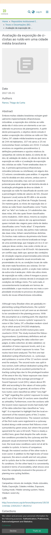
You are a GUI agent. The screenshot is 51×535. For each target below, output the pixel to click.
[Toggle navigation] (47, 12)
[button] (33, 12)
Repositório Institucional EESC (24, 21)
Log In (39, 11)
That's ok (37, 531)
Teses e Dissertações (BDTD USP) (19, 24)
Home (5, 21)
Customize (6, 525)
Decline (13, 531)
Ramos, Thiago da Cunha (13, 102)
